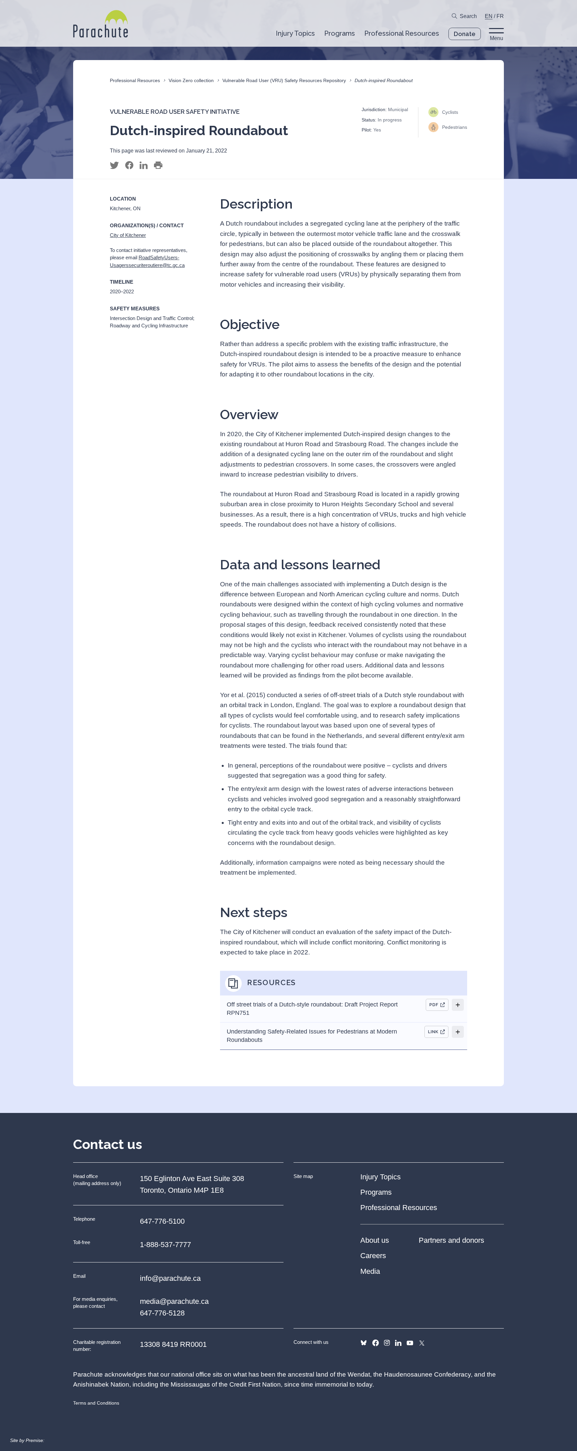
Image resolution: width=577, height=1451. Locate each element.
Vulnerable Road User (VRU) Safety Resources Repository (284, 80)
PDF (433, 1004)
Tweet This (114, 165)
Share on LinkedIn (144, 165)
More (458, 1005)
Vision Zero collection (191, 80)
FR (500, 16)
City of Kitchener (128, 235)
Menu (496, 38)
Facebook (375, 1343)
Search (468, 16)
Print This (158, 165)
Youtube (410, 1343)
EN (489, 16)
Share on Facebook (129, 165)
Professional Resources (135, 80)
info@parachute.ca (170, 1278)
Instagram (387, 1343)
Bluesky (363, 1343)
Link (433, 1031)
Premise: (35, 1440)
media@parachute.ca (174, 1301)
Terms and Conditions (96, 1403)
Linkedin (398, 1343)
